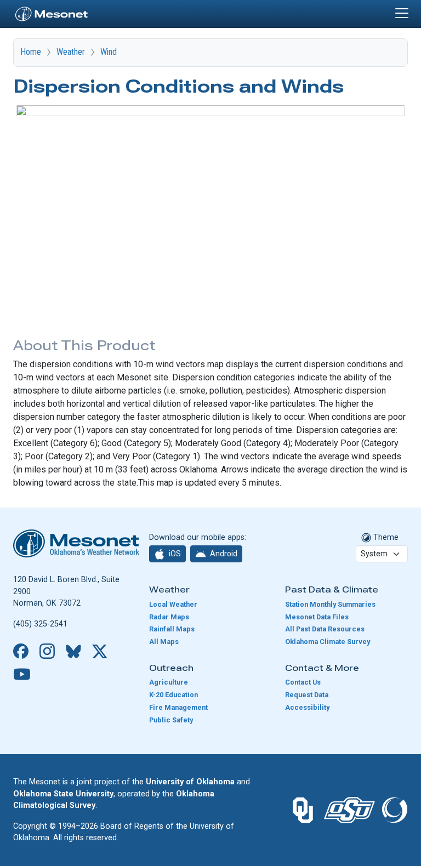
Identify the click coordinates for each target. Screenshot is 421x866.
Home (30, 52)
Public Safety (171, 720)
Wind (108, 52)
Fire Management (178, 707)
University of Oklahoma (190, 782)
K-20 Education (173, 695)
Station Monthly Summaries (330, 604)
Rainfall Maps (172, 629)
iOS (174, 553)
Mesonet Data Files (317, 617)
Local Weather (173, 604)
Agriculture (168, 682)
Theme (385, 537)
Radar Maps (169, 617)
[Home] (51, 12)
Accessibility (307, 707)
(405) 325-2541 (40, 624)
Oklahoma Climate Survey (327, 641)
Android (222, 553)
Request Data (306, 695)
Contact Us (303, 682)
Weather (70, 52)
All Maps (164, 641)
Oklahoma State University (63, 794)
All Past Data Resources (325, 629)
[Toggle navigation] (402, 13)
